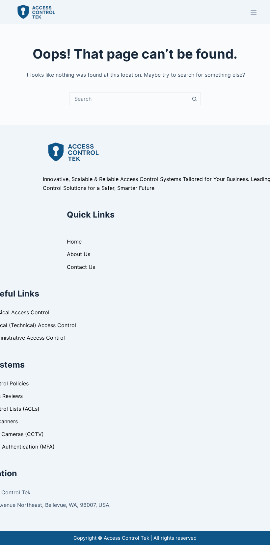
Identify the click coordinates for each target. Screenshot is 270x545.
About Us (78, 254)
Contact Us (81, 267)
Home (74, 241)
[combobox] (128, 98)
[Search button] (194, 98)
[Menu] (253, 12)
